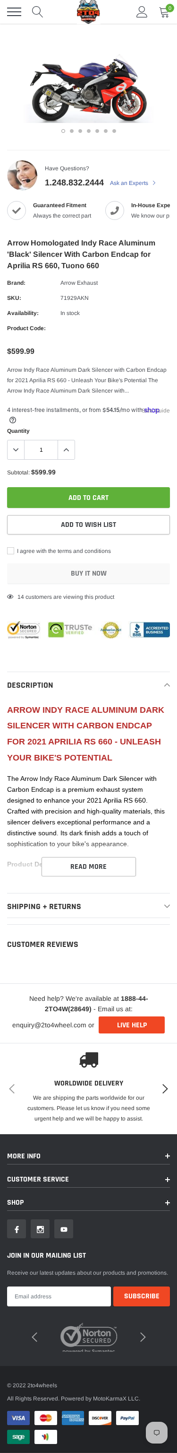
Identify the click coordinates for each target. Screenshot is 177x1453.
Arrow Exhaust (79, 283)
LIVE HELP (132, 1025)
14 (20, 597)
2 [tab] (72, 131)
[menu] (14, 12)
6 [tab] (106, 131)
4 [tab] (89, 131)
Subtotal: (18, 472)
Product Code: (26, 328)
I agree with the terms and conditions (63, 551)
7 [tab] (114, 131)
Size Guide (156, 410)
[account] (142, 12)
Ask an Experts (130, 183)
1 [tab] (63, 131)
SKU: (14, 298)
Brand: (16, 283)
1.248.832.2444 (74, 182)
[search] (37, 12)
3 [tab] (80, 131)
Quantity (18, 431)
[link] (16, 1228)
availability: (23, 313)
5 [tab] (97, 131)
